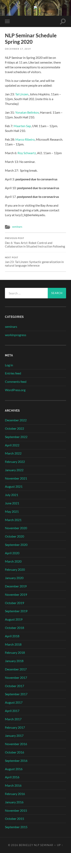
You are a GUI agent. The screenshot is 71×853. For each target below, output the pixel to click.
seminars (17, 226)
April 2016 (12, 777)
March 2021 (13, 520)
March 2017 (13, 719)
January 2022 (14, 470)
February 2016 (15, 794)
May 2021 (12, 511)
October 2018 (14, 628)
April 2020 (12, 553)
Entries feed (13, 373)
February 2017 (15, 727)
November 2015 (16, 810)
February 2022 (15, 461)
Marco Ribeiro (25, 139)
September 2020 (16, 544)
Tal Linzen (21, 94)
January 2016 (14, 802)
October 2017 (14, 686)
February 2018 (15, 652)
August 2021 (13, 486)
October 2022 (14, 428)
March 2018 (13, 644)
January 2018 (14, 661)
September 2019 (16, 611)
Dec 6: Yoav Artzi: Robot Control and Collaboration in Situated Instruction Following (35, 242)
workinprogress (15, 335)
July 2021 (11, 495)
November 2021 (16, 478)
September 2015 (16, 827)
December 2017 (16, 669)
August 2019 (13, 619)
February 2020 (15, 569)
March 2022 (13, 453)
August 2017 (13, 702)
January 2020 (14, 578)
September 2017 (16, 694)
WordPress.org (15, 390)
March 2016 (13, 785)
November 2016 (16, 744)
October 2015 (14, 818)
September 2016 (16, 760)
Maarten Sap (22, 126)
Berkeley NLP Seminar (36, 845)
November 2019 (16, 594)
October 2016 (14, 752)
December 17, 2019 (18, 48)
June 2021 (12, 503)
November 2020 (16, 528)
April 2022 (12, 445)
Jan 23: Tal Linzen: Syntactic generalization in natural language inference (34, 261)
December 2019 (16, 586)
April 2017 (12, 711)
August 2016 (13, 769)
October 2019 (14, 603)
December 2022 (16, 420)
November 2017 (16, 677)
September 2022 (16, 437)
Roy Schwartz (27, 153)
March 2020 (13, 561)
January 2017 (14, 735)
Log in (9, 365)
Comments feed (15, 381)
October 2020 (14, 536)
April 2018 (12, 636)
